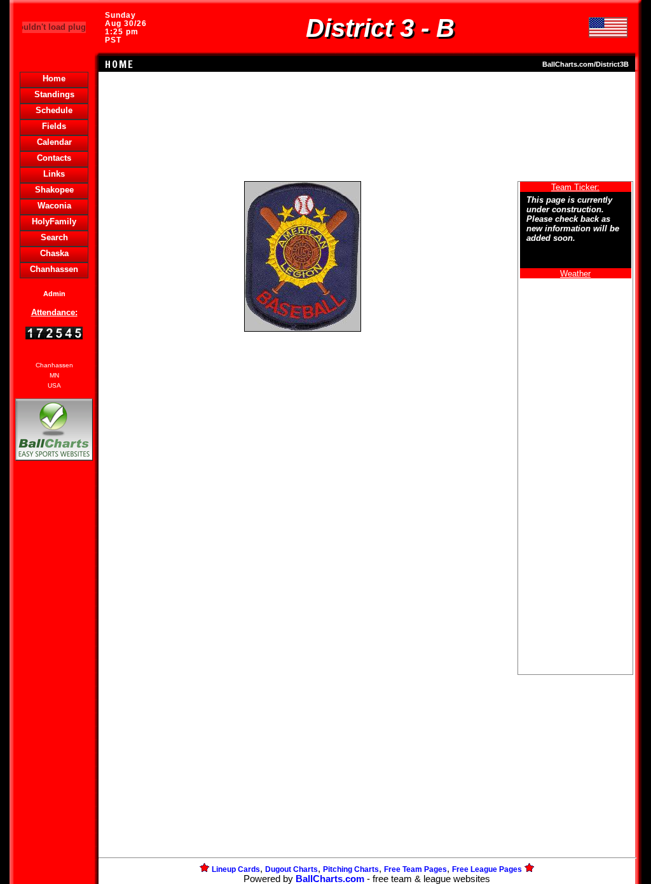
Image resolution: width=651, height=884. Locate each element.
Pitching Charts (351, 869)
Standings (54, 94)
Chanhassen (54, 269)
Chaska (54, 253)
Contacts (54, 158)
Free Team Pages (415, 869)
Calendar (54, 142)
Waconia (54, 205)
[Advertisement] (54, 682)
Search (54, 237)
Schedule (54, 110)
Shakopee (54, 189)
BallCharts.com (330, 879)
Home (54, 78)
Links (54, 174)
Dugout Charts (291, 869)
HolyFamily (54, 221)
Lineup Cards (236, 869)
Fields (54, 126)
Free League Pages (487, 869)
